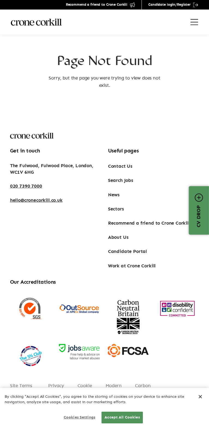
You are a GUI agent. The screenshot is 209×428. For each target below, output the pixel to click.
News (113, 194)
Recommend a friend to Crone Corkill (96, 5)
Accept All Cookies (122, 417)
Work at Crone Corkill (132, 266)
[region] (104, 408)
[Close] (200, 397)
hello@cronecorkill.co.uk (36, 200)
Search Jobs (120, 180)
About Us (118, 237)
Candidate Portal (127, 251)
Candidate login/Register (169, 5)
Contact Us (120, 166)
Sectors (116, 209)
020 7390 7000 (26, 186)
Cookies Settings (79, 417)
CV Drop (198, 216)
